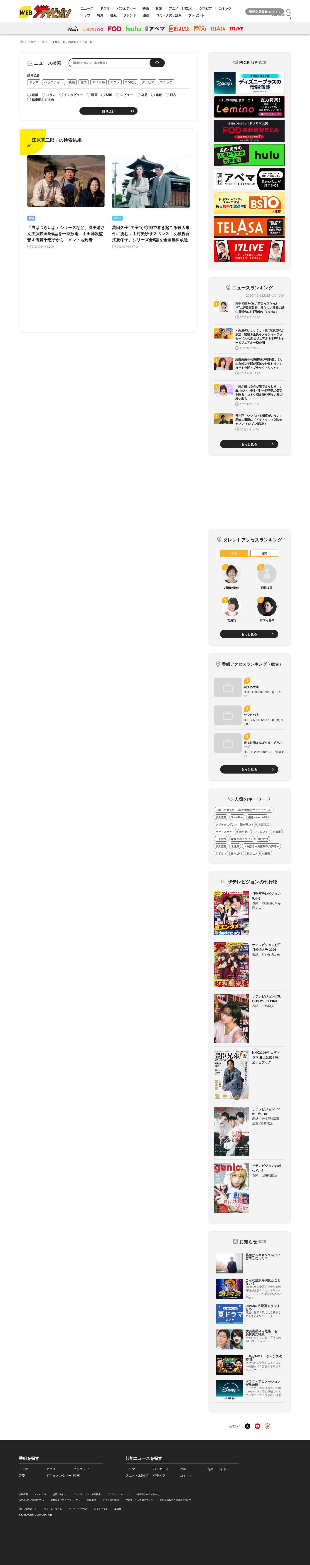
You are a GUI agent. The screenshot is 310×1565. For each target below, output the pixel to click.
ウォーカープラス (53, 1509)
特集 (100, 15)
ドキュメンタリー (58, 1475)
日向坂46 (236, 853)
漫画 (146, 15)
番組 (113, 15)
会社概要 (23, 1494)
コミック (225, 8)
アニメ (115, 82)
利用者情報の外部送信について (176, 1500)
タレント (129, 15)
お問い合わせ (59, 1494)
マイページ (40, 1494)
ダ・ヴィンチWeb (78, 1509)
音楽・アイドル (218, 1468)
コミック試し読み (169, 15)
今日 (234, 553)
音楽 (159, 8)
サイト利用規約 (111, 1500)
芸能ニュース (36, 42)
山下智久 (221, 839)
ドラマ (105, 8)
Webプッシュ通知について (139, 1500)
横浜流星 (221, 817)
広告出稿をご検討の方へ (31, 1500)
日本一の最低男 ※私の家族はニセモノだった (244, 809)
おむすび (262, 839)
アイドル (98, 82)
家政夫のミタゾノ (242, 839)
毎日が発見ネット (28, 1509)
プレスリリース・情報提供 (87, 1494)
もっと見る (249, 444)
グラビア (205, 8)
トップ (85, 15)
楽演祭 (117, 1509)
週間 (264, 553)
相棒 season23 (257, 817)
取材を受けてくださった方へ (65, 1500)
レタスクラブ (101, 1509)
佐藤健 (266, 853)
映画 (146, 8)
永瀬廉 (277, 831)
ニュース (87, 8)
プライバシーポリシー (118, 1494)
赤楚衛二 (263, 824)
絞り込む (108, 111)
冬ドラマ (221, 853)
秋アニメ (252, 853)
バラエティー (126, 8)
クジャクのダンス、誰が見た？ (235, 824)
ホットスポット (225, 831)
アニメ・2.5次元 (180, 8)
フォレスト (261, 831)
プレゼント (196, 15)
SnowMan (237, 817)
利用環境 (91, 1500)
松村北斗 (244, 831)
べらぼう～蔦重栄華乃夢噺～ (261, 846)
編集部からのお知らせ (148, 1494)
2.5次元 (130, 82)
